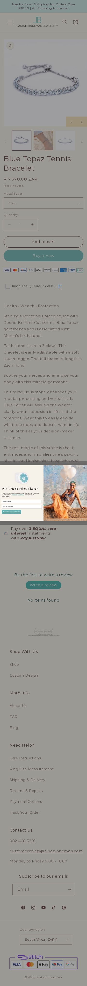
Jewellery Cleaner (18, 495)
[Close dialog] (85, 467)
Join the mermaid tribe (11, 512)
